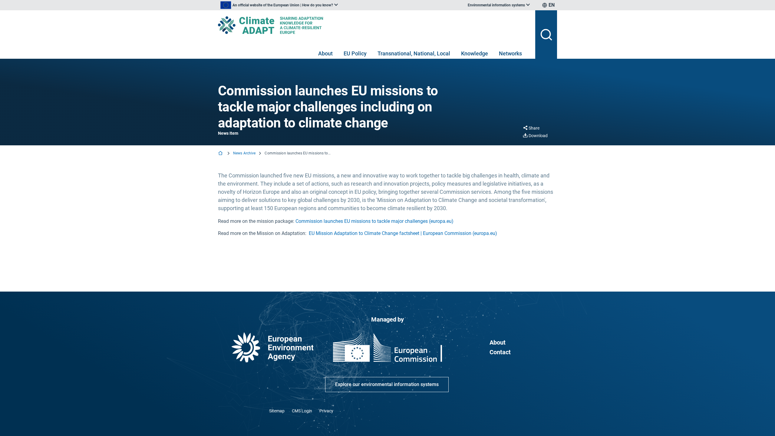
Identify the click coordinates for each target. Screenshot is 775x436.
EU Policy (355, 53)
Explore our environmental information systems (387, 384)
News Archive (244, 153)
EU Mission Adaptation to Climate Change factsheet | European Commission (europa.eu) (403, 233)
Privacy (326, 410)
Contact (500, 352)
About (325, 53)
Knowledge (474, 53)
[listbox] (279, 5)
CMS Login (302, 410)
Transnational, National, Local (414, 53)
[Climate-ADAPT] (374, 25)
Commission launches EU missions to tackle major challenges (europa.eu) (374, 221)
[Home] (221, 153)
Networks (510, 53)
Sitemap (277, 410)
